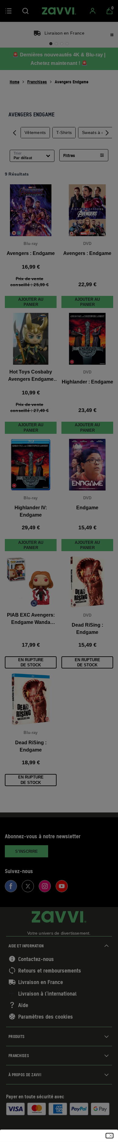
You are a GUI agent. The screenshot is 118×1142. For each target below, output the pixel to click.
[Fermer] (109, 1135)
